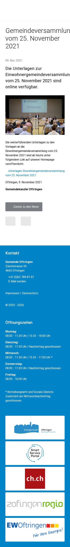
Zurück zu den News (25, 206)
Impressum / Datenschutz (21, 293)
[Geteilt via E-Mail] (26, 221)
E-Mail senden (17, 281)
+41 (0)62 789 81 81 (21, 277)
